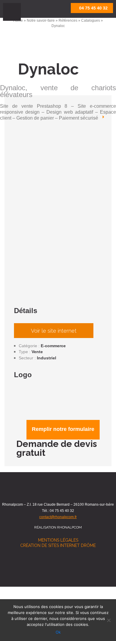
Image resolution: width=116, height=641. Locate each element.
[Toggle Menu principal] (12, 12)
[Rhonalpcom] (37, 9)
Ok (58, 632)
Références (68, 20)
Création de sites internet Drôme (58, 545)
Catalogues (90, 20)
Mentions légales (58, 540)
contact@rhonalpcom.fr (58, 517)
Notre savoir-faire (41, 20)
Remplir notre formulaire (63, 429)
